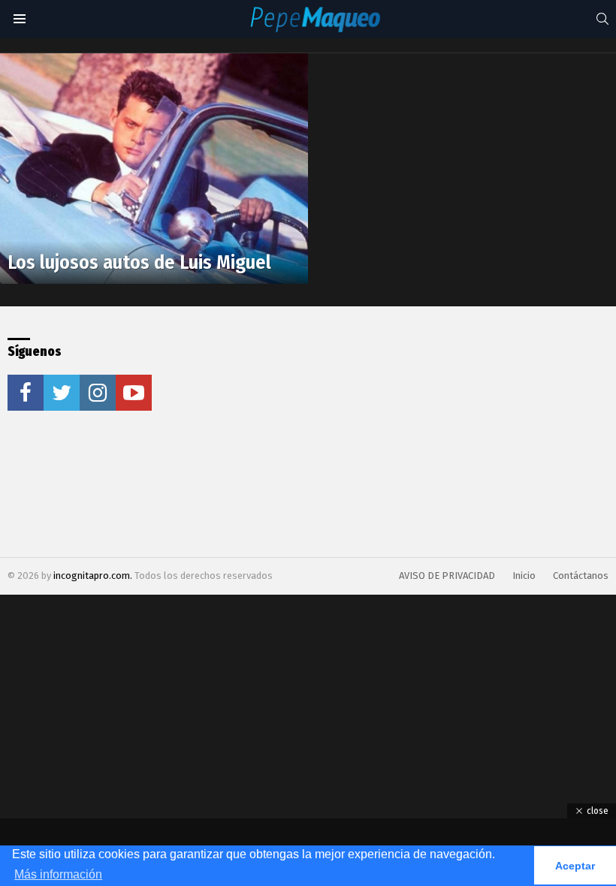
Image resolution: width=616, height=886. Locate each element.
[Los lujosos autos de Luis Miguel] (154, 169)
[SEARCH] (602, 19)
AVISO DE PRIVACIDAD (447, 575)
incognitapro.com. (93, 575)
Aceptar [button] (575, 866)
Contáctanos (580, 575)
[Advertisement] (325, 432)
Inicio (524, 575)
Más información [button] (58, 874)
